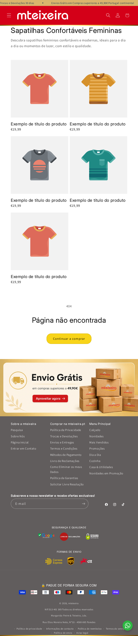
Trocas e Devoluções (64, 436)
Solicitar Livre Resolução (67, 484)
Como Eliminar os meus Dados (66, 469)
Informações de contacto (60, 628)
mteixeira (73, 603)
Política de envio (63, 632)
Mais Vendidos (99, 442)
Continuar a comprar (69, 339)
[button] (9, 15)
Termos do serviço (116, 628)
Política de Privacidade (65, 430)
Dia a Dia (95, 455)
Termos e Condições (63, 448)
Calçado (94, 430)
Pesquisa (17, 430)
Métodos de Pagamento (66, 455)
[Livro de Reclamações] (70, 536)
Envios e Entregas (62, 442)
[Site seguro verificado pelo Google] (46, 536)
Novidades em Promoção (106, 473)
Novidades (96, 436)
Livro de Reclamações (64, 461)
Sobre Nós (18, 436)
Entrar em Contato (23, 448)
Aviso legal (82, 632)
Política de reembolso (90, 628)
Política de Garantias (64, 478)
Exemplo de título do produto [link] (39, 123)
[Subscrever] (83, 504)
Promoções (97, 448)
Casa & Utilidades (101, 467)
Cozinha (94, 461)
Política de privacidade (29, 628)
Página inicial (20, 442)
